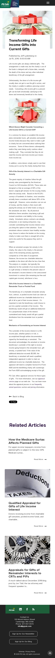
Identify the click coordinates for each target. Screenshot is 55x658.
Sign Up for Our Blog (23, 641)
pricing (33, 387)
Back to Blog (18, 397)
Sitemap (21, 651)
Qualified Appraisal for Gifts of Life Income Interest (25, 506)
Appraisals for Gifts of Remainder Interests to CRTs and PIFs (25, 573)
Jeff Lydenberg (27, 56)
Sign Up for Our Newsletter (23, 634)
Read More (38, 459)
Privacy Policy (30, 651)
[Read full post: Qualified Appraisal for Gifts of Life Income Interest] (27, 483)
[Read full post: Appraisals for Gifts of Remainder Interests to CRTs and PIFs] (27, 550)
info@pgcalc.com (24, 626)
